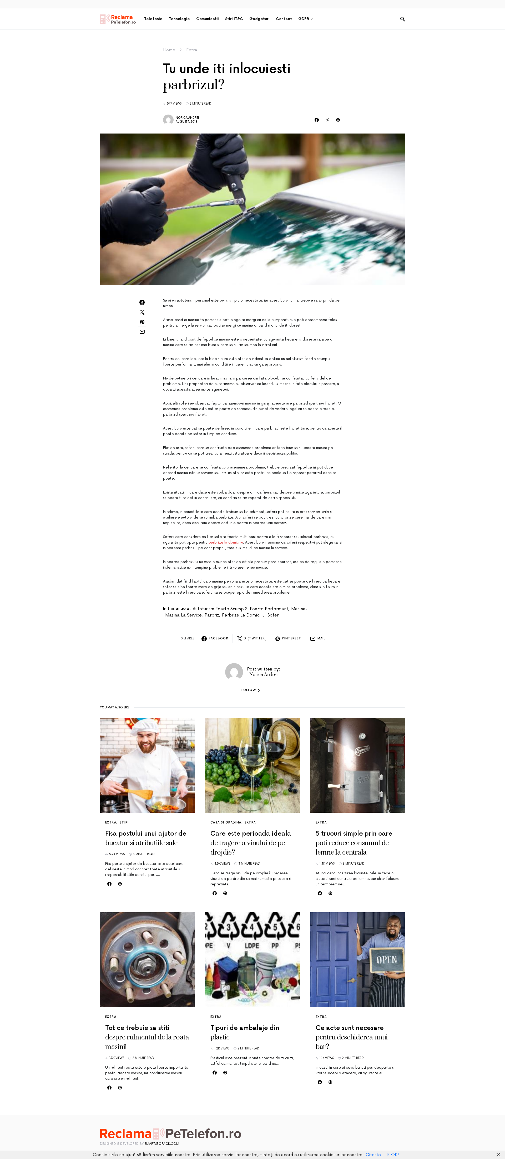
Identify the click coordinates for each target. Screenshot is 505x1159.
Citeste (373, 1154)
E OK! (393, 1154)
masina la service (183, 615)
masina (298, 608)
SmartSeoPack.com (162, 1144)
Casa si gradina (225, 822)
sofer (273, 615)
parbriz (212, 615)
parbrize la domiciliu (226, 542)
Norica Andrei (187, 118)
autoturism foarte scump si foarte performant (240, 608)
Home (169, 50)
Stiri (124, 822)
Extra (191, 50)
